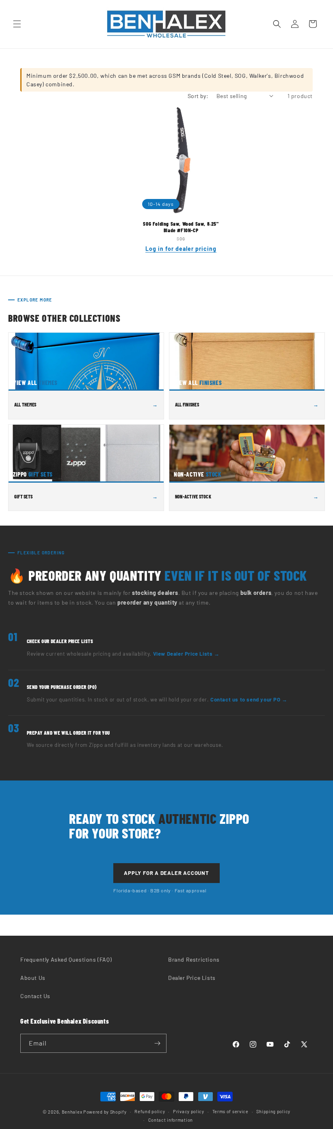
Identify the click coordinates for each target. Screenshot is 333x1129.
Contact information (170, 1120)
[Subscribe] (157, 1043)
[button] (17, 24)
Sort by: (198, 95)
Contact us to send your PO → (249, 699)
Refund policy (149, 1111)
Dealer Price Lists (192, 977)
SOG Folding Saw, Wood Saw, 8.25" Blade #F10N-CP (180, 227)
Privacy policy (188, 1111)
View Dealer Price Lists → (186, 653)
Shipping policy (273, 1111)
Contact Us (35, 995)
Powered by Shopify (105, 1111)
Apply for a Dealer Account (166, 873)
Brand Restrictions (194, 959)
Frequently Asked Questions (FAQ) (66, 959)
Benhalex (72, 1111)
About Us (32, 977)
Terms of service (230, 1111)
